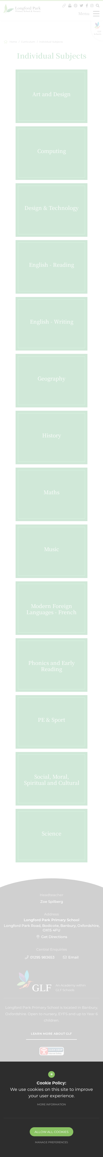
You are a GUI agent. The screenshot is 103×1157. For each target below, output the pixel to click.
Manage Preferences (51, 1142)
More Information (51, 1104)
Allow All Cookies (51, 1132)
